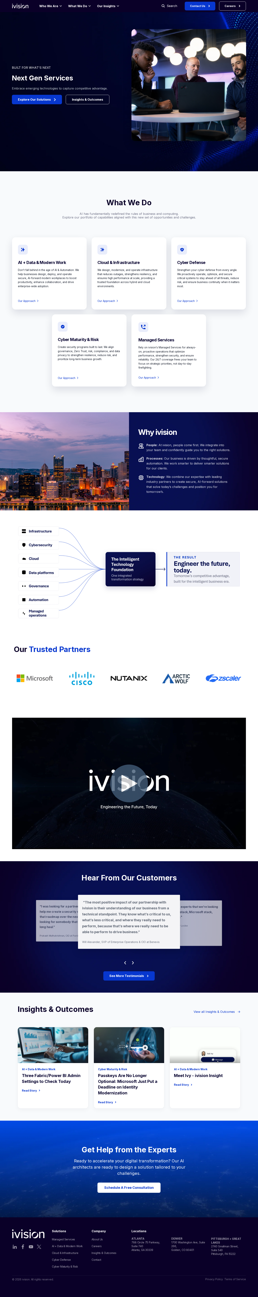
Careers (230, 6)
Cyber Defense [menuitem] (61, 1259)
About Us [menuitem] (97, 1239)
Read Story (31, 1090)
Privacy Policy (214, 1279)
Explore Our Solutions (34, 99)
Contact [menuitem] (96, 1259)
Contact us (197, 6)
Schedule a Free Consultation (129, 1188)
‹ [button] (125, 962)
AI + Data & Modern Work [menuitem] (67, 1246)
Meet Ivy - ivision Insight (198, 1075)
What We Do (77, 6)
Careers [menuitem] (96, 1246)
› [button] (133, 962)
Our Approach (27, 300)
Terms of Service (235, 1279)
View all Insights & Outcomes (217, 1012)
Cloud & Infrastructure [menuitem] (65, 1253)
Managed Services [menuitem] (63, 1239)
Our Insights (106, 6)
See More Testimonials (126, 976)
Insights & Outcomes (87, 99)
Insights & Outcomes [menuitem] (104, 1253)
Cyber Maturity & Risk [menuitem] (65, 1266)
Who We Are (48, 6)
